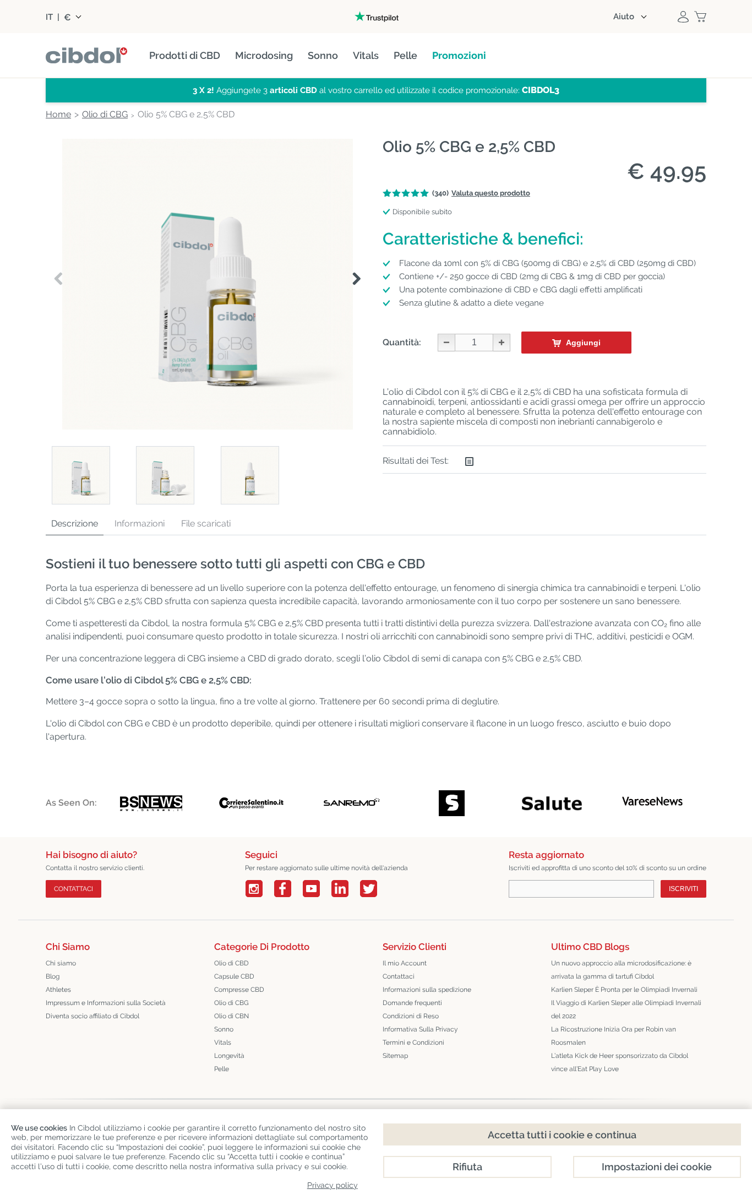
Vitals (222, 1042)
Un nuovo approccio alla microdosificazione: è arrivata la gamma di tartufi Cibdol (621, 969)
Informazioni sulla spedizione (427, 989)
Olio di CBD (231, 963)
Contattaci (399, 976)
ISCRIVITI (683, 889)
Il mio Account (405, 963)
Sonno (223, 1029)
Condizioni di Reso (411, 1016)
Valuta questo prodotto (490, 193)
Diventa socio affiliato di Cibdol (92, 1016)
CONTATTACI (73, 889)
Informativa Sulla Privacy (420, 1029)
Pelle (221, 1069)
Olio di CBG (231, 1003)
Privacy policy (332, 1185)
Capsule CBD (234, 976)
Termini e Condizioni (413, 1042)
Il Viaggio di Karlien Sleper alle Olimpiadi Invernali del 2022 (626, 1009)
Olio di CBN (231, 1016)
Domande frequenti (412, 1003)
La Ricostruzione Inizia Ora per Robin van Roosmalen (613, 1035)
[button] (356, 279)
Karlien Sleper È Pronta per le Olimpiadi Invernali (624, 989)
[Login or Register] (683, 17)
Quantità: (402, 342)
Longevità (229, 1056)
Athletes (58, 989)
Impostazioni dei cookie (657, 1166)
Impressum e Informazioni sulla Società (106, 1003)
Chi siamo (61, 963)
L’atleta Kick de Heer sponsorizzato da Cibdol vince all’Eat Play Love (619, 1062)
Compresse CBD (239, 989)
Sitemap (395, 1056)
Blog (52, 976)
